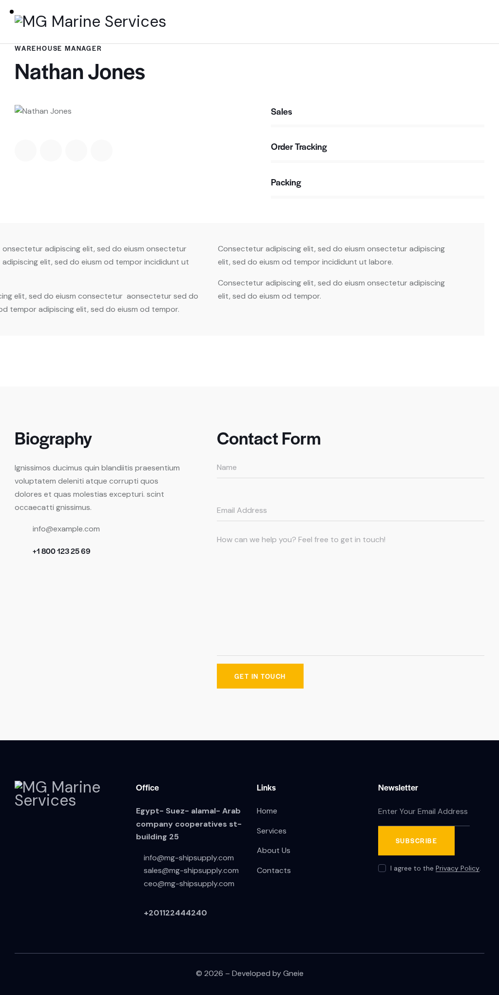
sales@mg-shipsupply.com (191, 870)
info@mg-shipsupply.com (189, 858)
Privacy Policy (458, 868)
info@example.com (66, 529)
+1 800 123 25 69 (62, 551)
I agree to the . (435, 868)
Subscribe (417, 840)
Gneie (293, 973)
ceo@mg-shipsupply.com (189, 883)
